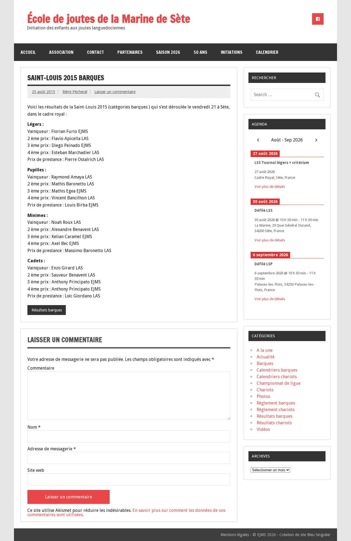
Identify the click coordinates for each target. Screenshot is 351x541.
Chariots (265, 389)
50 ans (200, 52)
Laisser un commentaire (114, 92)
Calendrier (267, 52)
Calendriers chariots (277, 376)
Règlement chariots (276, 409)
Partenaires (130, 52)
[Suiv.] (316, 140)
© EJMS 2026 (264, 534)
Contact (95, 52)
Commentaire (40, 368)
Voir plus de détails (269, 186)
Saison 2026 (168, 52)
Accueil (28, 52)
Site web (35, 470)
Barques (265, 363)
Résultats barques (47, 310)
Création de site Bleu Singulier (304, 534)
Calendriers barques (277, 370)
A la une (265, 350)
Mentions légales (234, 534)
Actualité (265, 356)
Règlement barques (276, 403)
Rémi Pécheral (75, 92)
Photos (263, 396)
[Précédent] (258, 140)
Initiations (231, 52)
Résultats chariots (274, 422)
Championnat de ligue (279, 383)
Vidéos (263, 429)
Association (61, 52)
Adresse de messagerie (51, 449)
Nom (34, 427)
